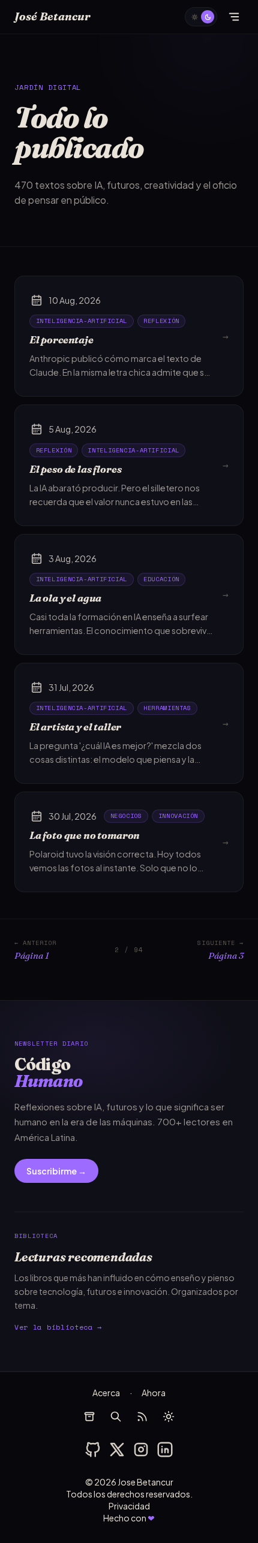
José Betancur (52, 16)
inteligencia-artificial (81, 320)
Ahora (154, 1392)
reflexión (161, 320)
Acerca (106, 1392)
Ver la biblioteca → (58, 1327)
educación (161, 579)
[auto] (168, 1416)
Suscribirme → (56, 1170)
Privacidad (129, 1505)
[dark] (201, 16)
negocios (126, 815)
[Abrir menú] (234, 16)
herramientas (167, 707)
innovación (178, 815)
